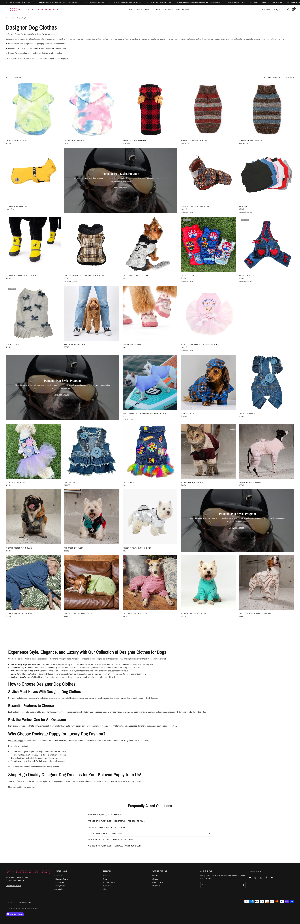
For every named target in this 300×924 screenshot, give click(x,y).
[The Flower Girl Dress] (33, 451)
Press (105, 879)
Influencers (156, 886)
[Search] (288, 9)
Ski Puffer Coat (187, 275)
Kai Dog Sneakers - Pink (132, 344)
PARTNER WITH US (159, 871)
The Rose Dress (70, 482)
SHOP (138, 9)
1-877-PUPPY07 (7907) (13, 885)
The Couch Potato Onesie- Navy (19, 614)
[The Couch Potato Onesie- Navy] (33, 582)
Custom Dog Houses (162, 9)
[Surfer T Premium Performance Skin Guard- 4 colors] (150, 382)
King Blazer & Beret (189, 413)
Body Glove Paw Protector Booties (21, 275)
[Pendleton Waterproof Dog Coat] (208, 175)
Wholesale (155, 875)
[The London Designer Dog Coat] (150, 244)
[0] (292, 9)
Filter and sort (15, 77)
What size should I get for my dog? (104, 815)
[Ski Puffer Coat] (208, 244)
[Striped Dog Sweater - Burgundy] (208, 109)
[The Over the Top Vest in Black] (33, 516)
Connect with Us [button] (255, 872)
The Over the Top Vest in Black (19, 548)
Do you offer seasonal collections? (105, 833)
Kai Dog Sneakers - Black (74, 344)
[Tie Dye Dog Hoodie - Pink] (91, 109)
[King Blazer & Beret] (208, 382)
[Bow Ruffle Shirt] (33, 313)
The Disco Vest (129, 482)
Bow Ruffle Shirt (13, 344)
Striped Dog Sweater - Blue (250, 140)
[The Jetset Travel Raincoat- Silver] (150, 516)
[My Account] (284, 9)
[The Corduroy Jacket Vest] (208, 451)
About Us (106, 875)
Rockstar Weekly (183, 9)
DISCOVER (107, 871)
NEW (130, 9)
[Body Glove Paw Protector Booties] (33, 244)
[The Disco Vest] (150, 451)
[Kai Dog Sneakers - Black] (91, 313)
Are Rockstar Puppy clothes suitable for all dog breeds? (115, 846)
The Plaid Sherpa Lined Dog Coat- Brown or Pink (84, 275)
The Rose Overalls (247, 413)
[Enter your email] (243, 885)
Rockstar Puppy (16, 740)
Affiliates (155, 879)
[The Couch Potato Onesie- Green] (91, 582)
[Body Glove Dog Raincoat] (33, 175)
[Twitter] (257, 877)
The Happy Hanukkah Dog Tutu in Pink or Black (201, 344)
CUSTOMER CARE (61, 871)
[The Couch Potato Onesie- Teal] (208, 582)
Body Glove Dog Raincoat (16, 206)
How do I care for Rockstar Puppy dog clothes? (110, 839)
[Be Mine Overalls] (266, 244)
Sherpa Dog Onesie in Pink (250, 482)
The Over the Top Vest (73, 548)
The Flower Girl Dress (15, 482)
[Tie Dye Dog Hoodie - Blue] (33, 109)
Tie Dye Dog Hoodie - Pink (74, 140)
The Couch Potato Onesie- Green (78, 614)
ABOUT (147, 9)
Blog (105, 889)
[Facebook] (251, 877)
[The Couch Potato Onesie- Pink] (150, 582)
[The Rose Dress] (91, 451)
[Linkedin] (273, 877)
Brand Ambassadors (159, 882)
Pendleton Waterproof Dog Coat (195, 206)
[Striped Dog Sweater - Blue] (266, 109)
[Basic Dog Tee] (266, 175)
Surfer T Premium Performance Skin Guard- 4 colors (145, 413)
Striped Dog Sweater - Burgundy (194, 140)
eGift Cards (107, 886)
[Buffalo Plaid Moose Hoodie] (150, 109)
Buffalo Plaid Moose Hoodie (134, 140)
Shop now (12, 787)
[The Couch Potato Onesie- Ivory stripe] (266, 582)
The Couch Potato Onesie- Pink (136, 614)
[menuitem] (130, 9)
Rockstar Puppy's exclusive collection (32, 658)
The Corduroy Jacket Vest (192, 482)
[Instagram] (262, 877)
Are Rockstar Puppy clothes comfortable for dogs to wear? (116, 821)
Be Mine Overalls (246, 275)
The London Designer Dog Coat (135, 275)
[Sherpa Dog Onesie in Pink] (266, 451)
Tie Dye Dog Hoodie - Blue (16, 140)
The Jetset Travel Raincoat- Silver (137, 548)
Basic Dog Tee (245, 206)
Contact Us (58, 875)
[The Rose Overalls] (266, 382)
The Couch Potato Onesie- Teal (194, 614)
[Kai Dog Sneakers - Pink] (150, 313)
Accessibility (59, 889)
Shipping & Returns (61, 879)
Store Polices (59, 882)
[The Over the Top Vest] (91, 516)
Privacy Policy (59, 886)
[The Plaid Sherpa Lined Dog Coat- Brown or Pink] (91, 244)
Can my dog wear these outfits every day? (107, 827)
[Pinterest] (268, 877)
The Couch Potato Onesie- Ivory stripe (255, 614)
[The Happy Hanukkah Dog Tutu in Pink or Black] (208, 313)
